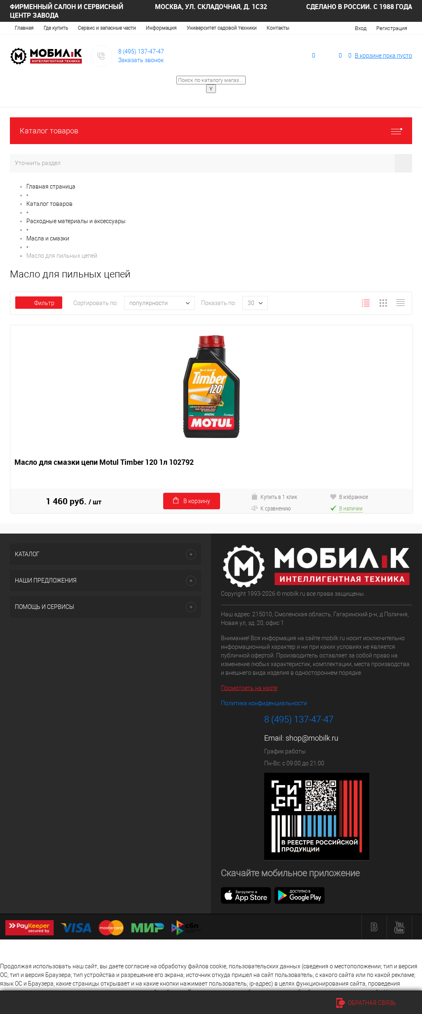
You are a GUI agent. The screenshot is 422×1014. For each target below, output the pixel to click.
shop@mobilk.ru (312, 738)
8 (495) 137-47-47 (141, 51)
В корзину (196, 501)
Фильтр (44, 303)
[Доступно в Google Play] (299, 895)
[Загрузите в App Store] (246, 895)
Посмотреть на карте (249, 688)
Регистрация (391, 28)
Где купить (56, 28)
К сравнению (275, 508)
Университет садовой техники (222, 28)
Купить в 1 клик (278, 497)
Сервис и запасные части (107, 28)
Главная (24, 28)
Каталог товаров (49, 130)
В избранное (353, 497)
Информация (161, 28)
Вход (360, 28)
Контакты (278, 28)
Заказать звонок (141, 60)
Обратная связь (371, 1003)
